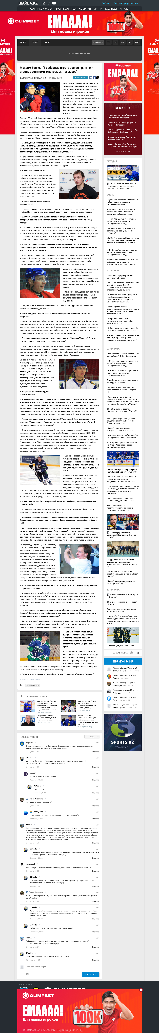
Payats (116, 678)
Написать (90, 974)
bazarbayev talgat (120, 685)
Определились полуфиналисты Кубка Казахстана (121, 610)
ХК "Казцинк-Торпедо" (33, 679)
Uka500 (29, 938)
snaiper (33, 773)
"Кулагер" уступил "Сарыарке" (121, 646)
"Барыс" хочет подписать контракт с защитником (118, 429)
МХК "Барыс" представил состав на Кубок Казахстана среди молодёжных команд (122, 252)
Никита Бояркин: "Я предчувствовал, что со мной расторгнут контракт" (120, 507)
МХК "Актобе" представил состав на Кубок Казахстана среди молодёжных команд (122, 363)
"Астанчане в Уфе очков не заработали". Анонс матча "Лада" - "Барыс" (123, 573)
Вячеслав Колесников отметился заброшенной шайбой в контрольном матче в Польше (122, 261)
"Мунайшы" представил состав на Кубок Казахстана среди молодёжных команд (122, 202)
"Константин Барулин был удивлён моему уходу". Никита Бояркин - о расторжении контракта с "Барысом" (123, 490)
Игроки (124, 8)
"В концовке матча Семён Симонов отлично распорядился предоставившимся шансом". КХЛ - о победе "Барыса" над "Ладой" (123, 400)
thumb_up (97, 742)
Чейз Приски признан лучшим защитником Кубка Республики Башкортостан (121, 420)
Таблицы (111, 8)
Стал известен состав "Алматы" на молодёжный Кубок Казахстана (123, 355)
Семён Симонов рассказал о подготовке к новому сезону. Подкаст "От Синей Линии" (121, 186)
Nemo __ (116, 693)
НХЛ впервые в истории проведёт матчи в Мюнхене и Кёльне (122, 329)
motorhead (30, 864)
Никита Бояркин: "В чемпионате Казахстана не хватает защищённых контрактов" (122, 479)
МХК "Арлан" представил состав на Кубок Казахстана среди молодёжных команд (122, 444)
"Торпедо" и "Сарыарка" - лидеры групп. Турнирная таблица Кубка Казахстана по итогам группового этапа (123, 620)
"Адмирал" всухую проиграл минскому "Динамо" (120, 276)
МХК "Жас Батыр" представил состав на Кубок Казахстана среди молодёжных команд (121, 211)
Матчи (98, 8)
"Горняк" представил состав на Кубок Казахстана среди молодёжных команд (121, 221)
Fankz (115, 700)
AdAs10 (29, 825)
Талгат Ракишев (119, 671)
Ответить (95, 752)
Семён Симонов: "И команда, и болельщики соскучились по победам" (121, 230)
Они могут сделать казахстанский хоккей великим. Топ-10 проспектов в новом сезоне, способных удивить (123, 286)
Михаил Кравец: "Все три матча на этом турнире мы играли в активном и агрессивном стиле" (123, 337)
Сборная (85, 8)
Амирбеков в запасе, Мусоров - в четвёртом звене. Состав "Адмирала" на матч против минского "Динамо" (122, 298)
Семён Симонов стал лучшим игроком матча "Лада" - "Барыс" (121, 388)
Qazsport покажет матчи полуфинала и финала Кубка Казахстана (120, 320)
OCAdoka (29, 758)
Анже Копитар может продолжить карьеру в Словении (123, 381)
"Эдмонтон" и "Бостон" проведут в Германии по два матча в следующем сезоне (122, 372)
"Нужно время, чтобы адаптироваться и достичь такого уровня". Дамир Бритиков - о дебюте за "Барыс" (123, 310)
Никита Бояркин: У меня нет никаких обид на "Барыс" (120, 499)
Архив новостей (123, 652)
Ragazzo (29, 743)
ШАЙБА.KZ (28, 3)
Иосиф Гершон (119, 708)
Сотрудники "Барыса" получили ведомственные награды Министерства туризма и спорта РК (122, 563)
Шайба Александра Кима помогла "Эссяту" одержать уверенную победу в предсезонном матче (123, 240)
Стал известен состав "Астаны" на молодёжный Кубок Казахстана (122, 436)
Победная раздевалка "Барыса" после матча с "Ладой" (122, 410)
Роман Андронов (36, 799)
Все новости (123, 151)
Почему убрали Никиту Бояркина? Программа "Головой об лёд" (122, 534)
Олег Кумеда (38, 812)
